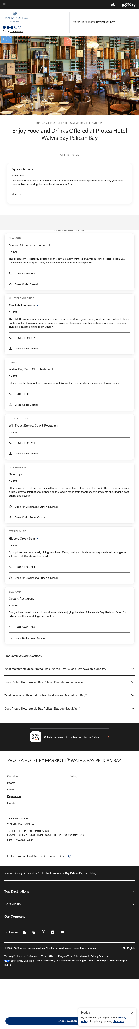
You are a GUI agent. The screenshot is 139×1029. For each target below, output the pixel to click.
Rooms (11, 782)
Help (6, 965)
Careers (33, 956)
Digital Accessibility (45, 960)
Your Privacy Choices (21, 961)
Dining (10, 789)
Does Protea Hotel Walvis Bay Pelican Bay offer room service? (44, 682)
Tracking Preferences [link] (14, 956)
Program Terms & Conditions (72, 956)
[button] (113, 4)
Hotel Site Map (117, 960)
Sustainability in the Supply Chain (76, 960)
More (15, 194)
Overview (12, 776)
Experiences (14, 796)
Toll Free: (28, 830)
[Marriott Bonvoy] (127, 4)
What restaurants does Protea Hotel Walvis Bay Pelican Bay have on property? (55, 669)
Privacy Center (98, 956)
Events (11, 803)
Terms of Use (47, 956)
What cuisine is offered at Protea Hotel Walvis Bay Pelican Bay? (45, 695)
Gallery (74, 776)
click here (118, 1021)
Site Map (101, 960)
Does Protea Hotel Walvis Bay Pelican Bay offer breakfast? (42, 708)
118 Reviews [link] (16, 31)
